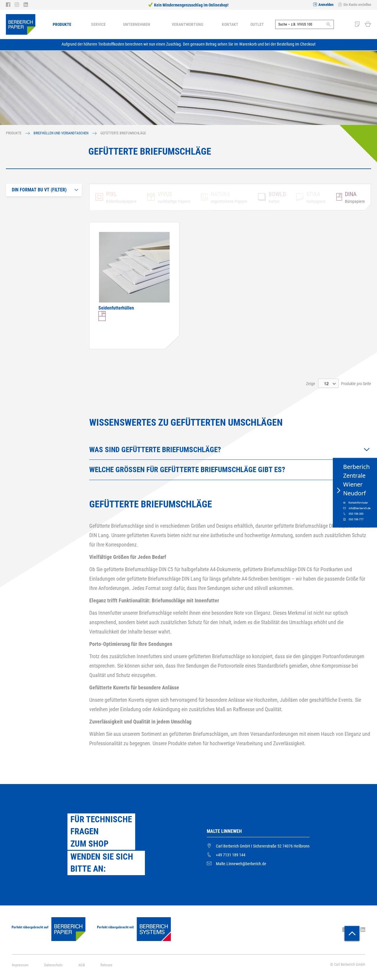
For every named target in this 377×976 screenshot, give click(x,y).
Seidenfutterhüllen (116, 308)
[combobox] (304, 24)
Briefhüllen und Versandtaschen (61, 133)
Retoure (106, 965)
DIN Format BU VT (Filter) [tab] (39, 190)
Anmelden (325, 4)
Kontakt (230, 24)
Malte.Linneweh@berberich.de (241, 863)
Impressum (20, 965)
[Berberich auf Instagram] (19, 4)
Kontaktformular (358, 502)
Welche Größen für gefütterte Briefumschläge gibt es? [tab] (187, 469)
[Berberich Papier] (20, 24)
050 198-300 (356, 514)
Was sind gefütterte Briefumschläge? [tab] (155, 449)
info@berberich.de (360, 508)
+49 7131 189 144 (230, 855)
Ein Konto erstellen (357, 4)
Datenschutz (53, 965)
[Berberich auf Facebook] (10, 4)
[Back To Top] (352, 933)
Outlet (257, 24)
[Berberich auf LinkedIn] (26, 4)
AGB (81, 965)
